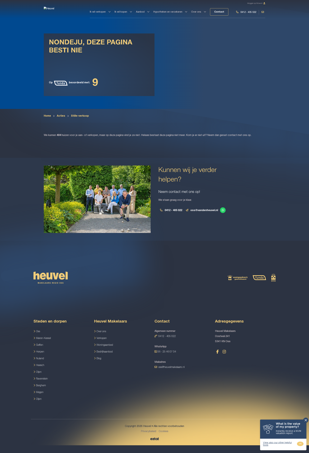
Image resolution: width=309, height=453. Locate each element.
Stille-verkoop (80, 116)
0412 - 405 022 (173, 210)
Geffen (39, 345)
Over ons (196, 12)
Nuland (40, 358)
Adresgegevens (229, 321)
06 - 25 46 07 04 (166, 352)
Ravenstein (42, 379)
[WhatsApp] (223, 210)
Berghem (41, 385)
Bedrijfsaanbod (105, 352)
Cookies (163, 431)
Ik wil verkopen (98, 12)
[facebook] (217, 351)
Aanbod (140, 12)
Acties (61, 116)
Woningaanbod (105, 345)
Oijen (39, 372)
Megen (39, 392)
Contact (219, 12)
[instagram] (224, 351)
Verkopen (102, 338)
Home (47, 116)
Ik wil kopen (121, 12)
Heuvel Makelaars (110, 321)
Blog (99, 358)
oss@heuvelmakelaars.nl (171, 367)
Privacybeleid (148, 431)
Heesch (40, 365)
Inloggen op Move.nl (255, 3)
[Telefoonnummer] (161, 210)
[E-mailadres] (187, 210)
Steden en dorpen (50, 321)
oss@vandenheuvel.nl (204, 210)
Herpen (40, 352)
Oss (38, 331)
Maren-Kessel (43, 338)
